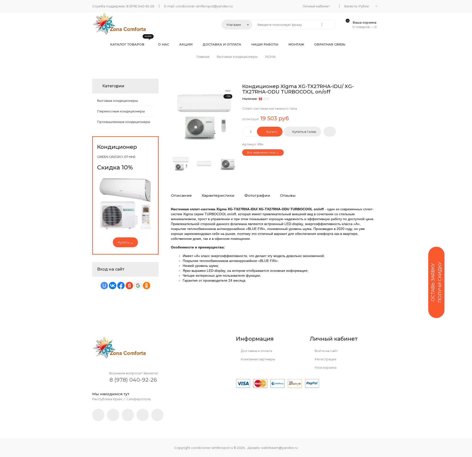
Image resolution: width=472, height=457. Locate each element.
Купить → (125, 242)
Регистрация (325, 359)
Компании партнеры (257, 359)
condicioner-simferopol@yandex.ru (204, 6)
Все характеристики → (263, 152)
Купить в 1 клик (304, 132)
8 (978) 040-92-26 (140, 6)
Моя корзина (325, 367)
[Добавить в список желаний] (330, 132)
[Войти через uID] (104, 285)
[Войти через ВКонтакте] (112, 285)
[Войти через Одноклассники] (146, 285)
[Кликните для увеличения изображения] (204, 117)
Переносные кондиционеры (121, 111)
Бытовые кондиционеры (117, 101)
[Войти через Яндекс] (129, 285)
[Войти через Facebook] (121, 285)
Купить (272, 132)
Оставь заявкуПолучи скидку (436, 282)
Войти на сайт (326, 351)
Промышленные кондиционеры (123, 122)
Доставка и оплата (256, 351)
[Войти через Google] (138, 285)
